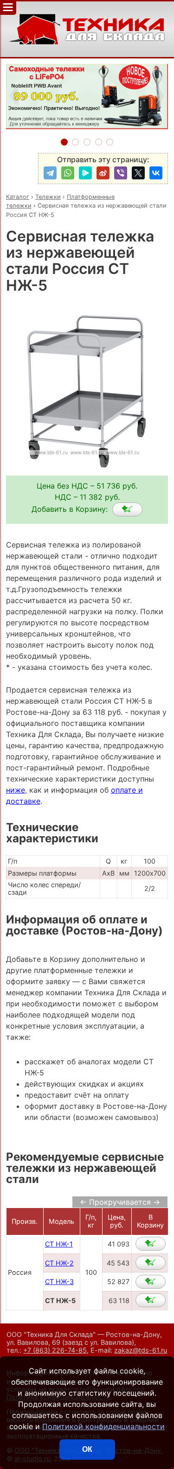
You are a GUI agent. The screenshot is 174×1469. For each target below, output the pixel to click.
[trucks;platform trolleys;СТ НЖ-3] (150, 1282)
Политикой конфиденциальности (103, 1426)
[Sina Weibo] (103, 173)
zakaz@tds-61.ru (140, 1350)
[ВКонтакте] (156, 173)
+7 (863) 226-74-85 (55, 1350)
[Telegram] (50, 173)
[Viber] (121, 173)
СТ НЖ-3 (59, 1281)
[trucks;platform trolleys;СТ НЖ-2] (150, 1263)
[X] (138, 173)
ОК (87, 1449)
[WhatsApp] (68, 173)
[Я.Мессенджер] (85, 173)
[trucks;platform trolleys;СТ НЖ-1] (150, 1244)
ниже (15, 790)
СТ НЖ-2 (59, 1263)
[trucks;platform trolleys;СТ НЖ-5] (127, 509)
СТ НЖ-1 (59, 1244)
